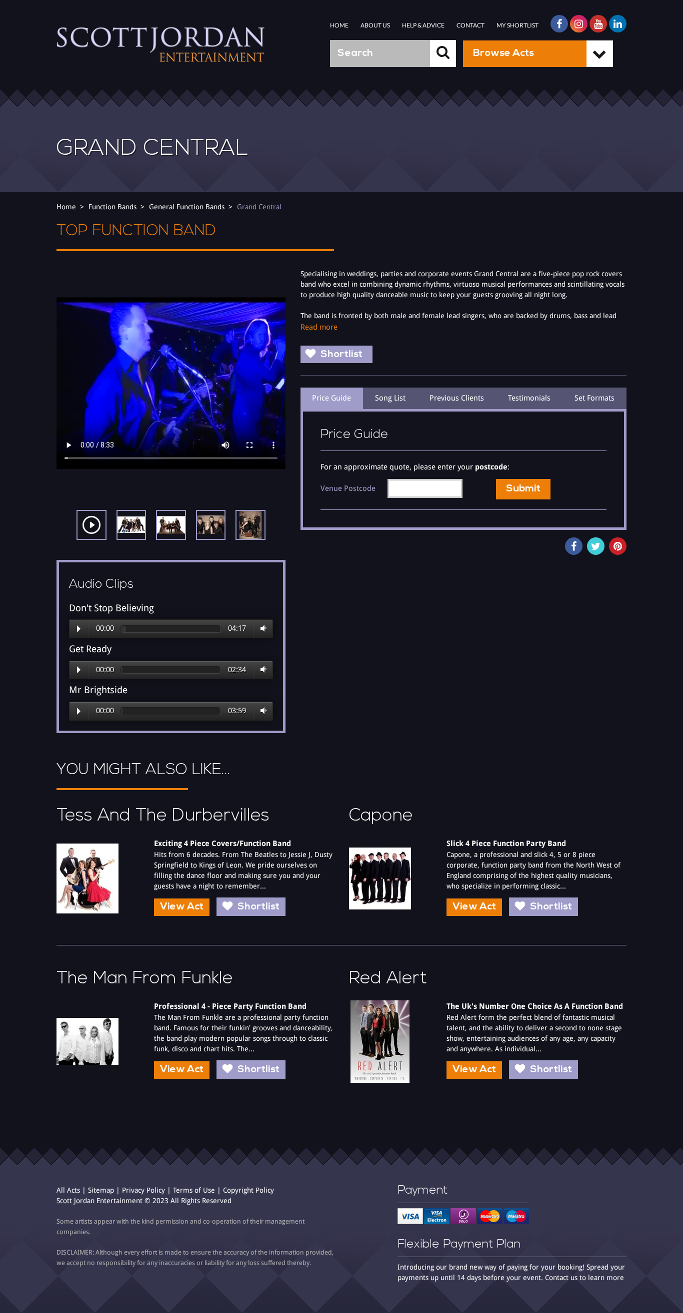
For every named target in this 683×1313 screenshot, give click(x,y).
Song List (390, 398)
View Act (182, 907)
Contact (470, 25)
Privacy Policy (143, 1190)
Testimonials (529, 398)
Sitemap (101, 1190)
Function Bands (112, 207)
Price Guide (331, 398)
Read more (319, 327)
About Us (375, 25)
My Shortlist (517, 25)
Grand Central (259, 207)
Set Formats (594, 398)
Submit (523, 489)
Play (78, 628)
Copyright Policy (248, 1190)
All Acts (68, 1190)
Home (339, 25)
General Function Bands (186, 207)
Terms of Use (194, 1190)
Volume (261, 628)
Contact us (561, 1278)
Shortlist (341, 355)
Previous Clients (457, 398)
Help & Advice (423, 25)
